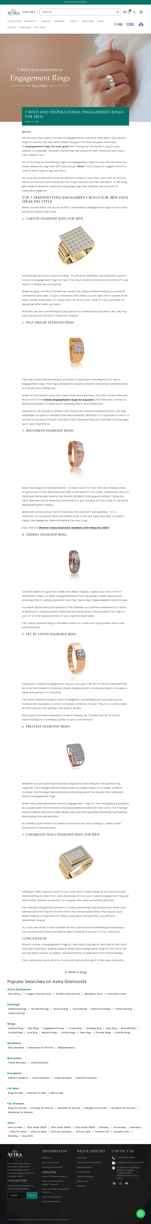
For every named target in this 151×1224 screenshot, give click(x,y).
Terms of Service (85, 1176)
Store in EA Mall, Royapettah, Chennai (56, 1191)
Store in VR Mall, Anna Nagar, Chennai (52, 1183)
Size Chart (82, 1157)
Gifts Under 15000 (36, 1127)
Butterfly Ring (49, 1032)
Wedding (13, 1135)
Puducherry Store (116, 993)
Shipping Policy (84, 1167)
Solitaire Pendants (18, 1077)
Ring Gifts (27, 1135)
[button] (31, 21)
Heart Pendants (41, 1077)
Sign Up (31, 1195)
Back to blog (77, 972)
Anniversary (119, 1127)
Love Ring (32, 1032)
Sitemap (81, 1186)
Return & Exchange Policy (89, 1162)
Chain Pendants (63, 1077)
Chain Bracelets (40, 1062)
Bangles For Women (96, 1108)
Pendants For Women (123, 1108)
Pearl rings (85, 1032)
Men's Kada (57, 1092)
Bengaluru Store (94, 993)
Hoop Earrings (60, 1008)
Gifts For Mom (39, 1131)
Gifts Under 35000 (61, 1127)
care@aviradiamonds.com (130, 1162)
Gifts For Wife (83, 1131)
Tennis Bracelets (17, 1062)
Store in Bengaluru (51, 1201)
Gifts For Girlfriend (61, 1131)
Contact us (82, 1181)
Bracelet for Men (37, 1092)
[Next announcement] (142, 2)
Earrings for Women (43, 1108)
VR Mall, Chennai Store (68, 993)
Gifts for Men (15, 1127)
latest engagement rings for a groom (69, 399)
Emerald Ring (128, 1028)
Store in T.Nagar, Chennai (54, 1176)
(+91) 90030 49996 (126, 1157)
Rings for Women (17, 1108)
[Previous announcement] (8, 2)
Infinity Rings (68, 1032)
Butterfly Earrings (101, 1008)
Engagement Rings (54, 1028)
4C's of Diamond (50, 1162)
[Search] (117, 12)
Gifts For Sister (18, 1131)
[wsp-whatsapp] (140, 1213)
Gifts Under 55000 (85, 1127)
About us (46, 1157)
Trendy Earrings (123, 1008)
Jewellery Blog (49, 1172)
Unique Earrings (16, 1013)
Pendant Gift (102, 1131)
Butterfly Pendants (86, 1077)
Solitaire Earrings (17, 1008)
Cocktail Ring (15, 1032)
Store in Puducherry (51, 1197)
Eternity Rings (122, 1032)
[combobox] (80, 12)
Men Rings (33, 1028)
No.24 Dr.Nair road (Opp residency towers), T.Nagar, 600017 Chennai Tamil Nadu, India (128, 1172)
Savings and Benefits (52, 1167)
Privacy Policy (83, 1172)
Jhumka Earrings (40, 1008)
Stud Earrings (80, 1008)
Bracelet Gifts (121, 1131)
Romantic (136, 1127)
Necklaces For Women (41, 1047)
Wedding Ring (93, 1028)
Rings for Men (15, 1092)
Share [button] (28, 131)
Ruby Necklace (16, 1047)
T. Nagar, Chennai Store (38, 993)
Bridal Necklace (66, 1047)
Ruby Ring (111, 1028)
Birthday (104, 1127)
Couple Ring (75, 1028)
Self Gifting (14, 993)
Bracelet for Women (69, 1108)
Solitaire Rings (15, 1028)
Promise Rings (103, 1032)
